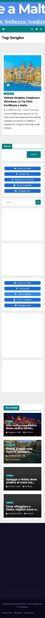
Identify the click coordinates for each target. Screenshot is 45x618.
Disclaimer (18, 613)
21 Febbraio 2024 (14, 110)
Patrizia (29, 432)
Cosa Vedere (8, 93)
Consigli (10, 421)
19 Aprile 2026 (15, 432)
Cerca (7, 146)
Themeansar (23, 607)
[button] (32, 29)
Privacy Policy (7, 613)
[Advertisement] (22, 224)
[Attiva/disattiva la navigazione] (41, 29)
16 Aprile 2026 (15, 456)
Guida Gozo (11, 445)
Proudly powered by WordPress (14, 604)
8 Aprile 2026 (14, 486)
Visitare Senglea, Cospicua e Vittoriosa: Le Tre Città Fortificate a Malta (22, 101)
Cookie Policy (29, 613)
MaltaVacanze (32, 110)
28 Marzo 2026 (15, 513)
